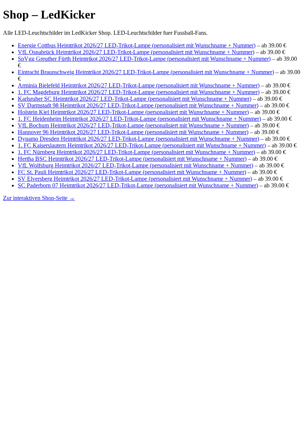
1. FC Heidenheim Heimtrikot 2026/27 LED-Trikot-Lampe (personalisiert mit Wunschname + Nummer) (139, 119)
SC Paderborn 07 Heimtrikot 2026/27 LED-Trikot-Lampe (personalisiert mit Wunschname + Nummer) (138, 185)
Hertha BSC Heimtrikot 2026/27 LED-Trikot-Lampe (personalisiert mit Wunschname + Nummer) (132, 159)
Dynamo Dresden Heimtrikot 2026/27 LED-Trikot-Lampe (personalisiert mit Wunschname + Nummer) (138, 139)
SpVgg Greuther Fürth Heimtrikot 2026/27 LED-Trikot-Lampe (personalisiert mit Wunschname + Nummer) (144, 59)
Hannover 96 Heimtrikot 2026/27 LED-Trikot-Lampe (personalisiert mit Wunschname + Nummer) (133, 132)
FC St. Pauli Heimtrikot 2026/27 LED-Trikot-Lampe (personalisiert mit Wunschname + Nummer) (132, 172)
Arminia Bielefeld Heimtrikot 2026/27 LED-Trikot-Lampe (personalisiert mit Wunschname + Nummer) (139, 85)
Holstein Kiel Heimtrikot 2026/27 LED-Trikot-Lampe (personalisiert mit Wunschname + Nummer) (133, 112)
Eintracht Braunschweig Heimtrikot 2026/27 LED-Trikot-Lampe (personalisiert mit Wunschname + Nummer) (146, 72)
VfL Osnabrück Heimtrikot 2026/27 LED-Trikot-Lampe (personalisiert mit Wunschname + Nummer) (136, 52)
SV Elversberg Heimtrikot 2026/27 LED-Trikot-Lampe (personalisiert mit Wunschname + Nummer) (135, 179)
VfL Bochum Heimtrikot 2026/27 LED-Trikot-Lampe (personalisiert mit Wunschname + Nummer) (133, 125)
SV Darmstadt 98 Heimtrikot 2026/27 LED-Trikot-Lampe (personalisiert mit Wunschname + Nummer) (138, 105)
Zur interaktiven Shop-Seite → (39, 198)
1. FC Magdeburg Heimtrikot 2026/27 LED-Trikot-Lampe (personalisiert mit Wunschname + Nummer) (139, 92)
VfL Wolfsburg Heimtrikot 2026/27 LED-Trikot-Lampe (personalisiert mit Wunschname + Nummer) (135, 165)
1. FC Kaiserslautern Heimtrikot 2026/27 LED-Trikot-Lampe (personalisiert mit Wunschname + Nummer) (142, 145)
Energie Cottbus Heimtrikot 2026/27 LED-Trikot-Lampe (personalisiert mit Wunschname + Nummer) (136, 45)
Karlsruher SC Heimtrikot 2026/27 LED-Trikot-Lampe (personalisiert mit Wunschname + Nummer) (134, 99)
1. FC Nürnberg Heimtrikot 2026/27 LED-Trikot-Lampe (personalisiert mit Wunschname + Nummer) (136, 152)
